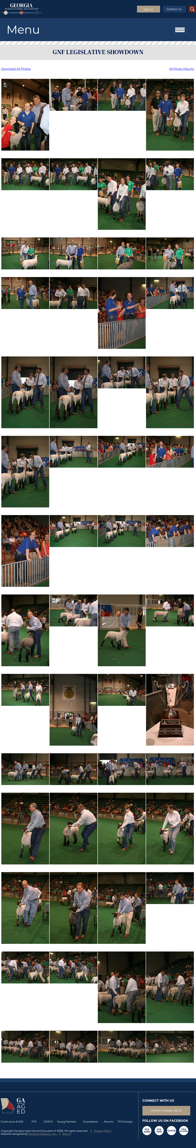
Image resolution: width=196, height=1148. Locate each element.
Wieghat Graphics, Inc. (42, 1133)
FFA (35, 1121)
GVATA (48, 1121)
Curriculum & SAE (12, 1121)
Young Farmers (66, 1121)
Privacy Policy (103, 1130)
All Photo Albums (181, 69)
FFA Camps (125, 1121)
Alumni (108, 1121)
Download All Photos (16, 69)
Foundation (90, 1121)
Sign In (66, 1133)
